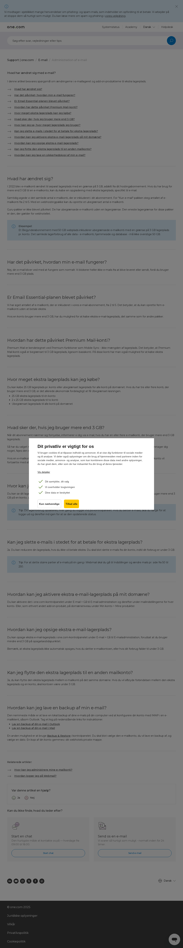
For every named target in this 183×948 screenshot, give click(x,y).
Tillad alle (71, 504)
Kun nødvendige (49, 504)
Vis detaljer (44, 472)
